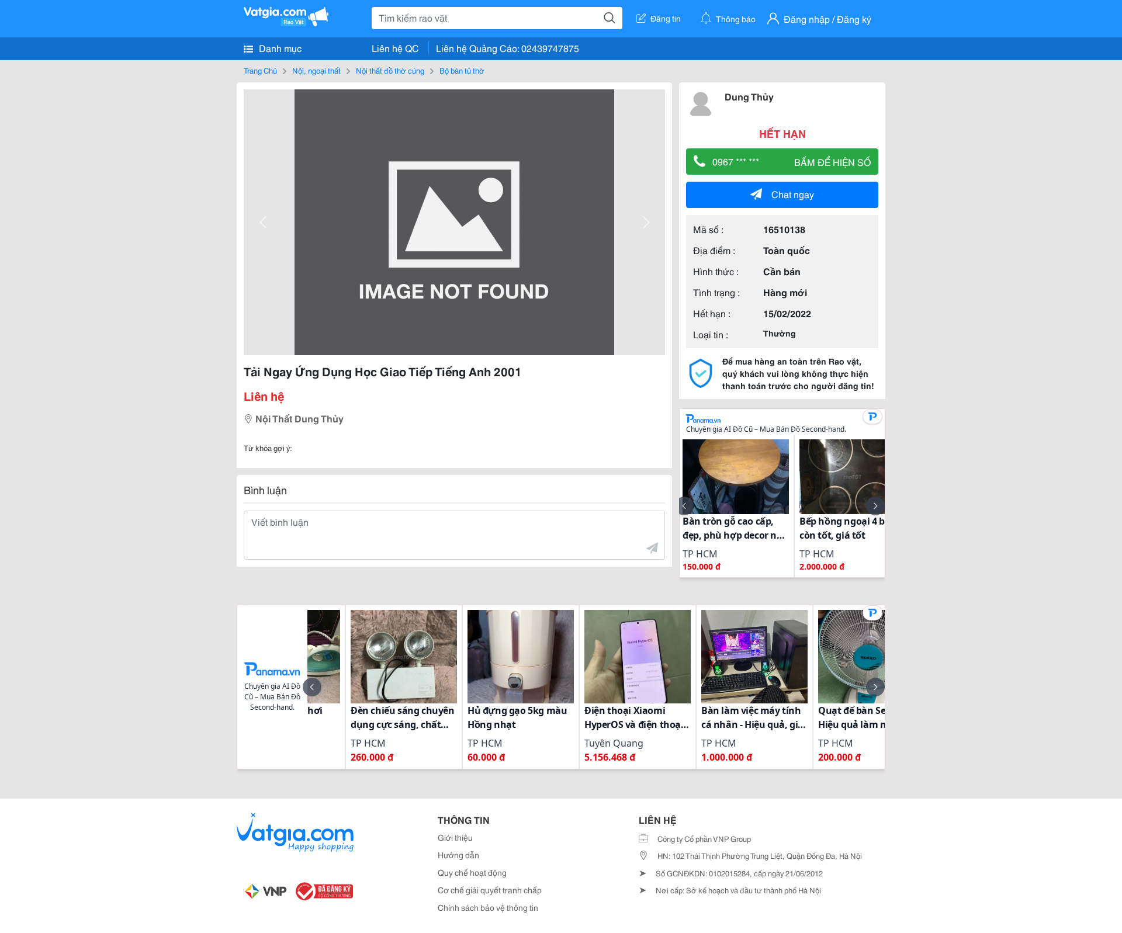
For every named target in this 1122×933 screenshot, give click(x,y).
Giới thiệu (455, 837)
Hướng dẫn (458, 855)
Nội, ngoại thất (316, 70)
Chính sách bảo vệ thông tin (488, 907)
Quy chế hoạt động (472, 872)
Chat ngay (792, 193)
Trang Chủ (260, 70)
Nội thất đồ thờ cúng (390, 70)
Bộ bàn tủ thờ (461, 70)
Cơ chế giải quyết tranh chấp (490, 890)
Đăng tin (665, 18)
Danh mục (279, 47)
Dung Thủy (749, 96)
